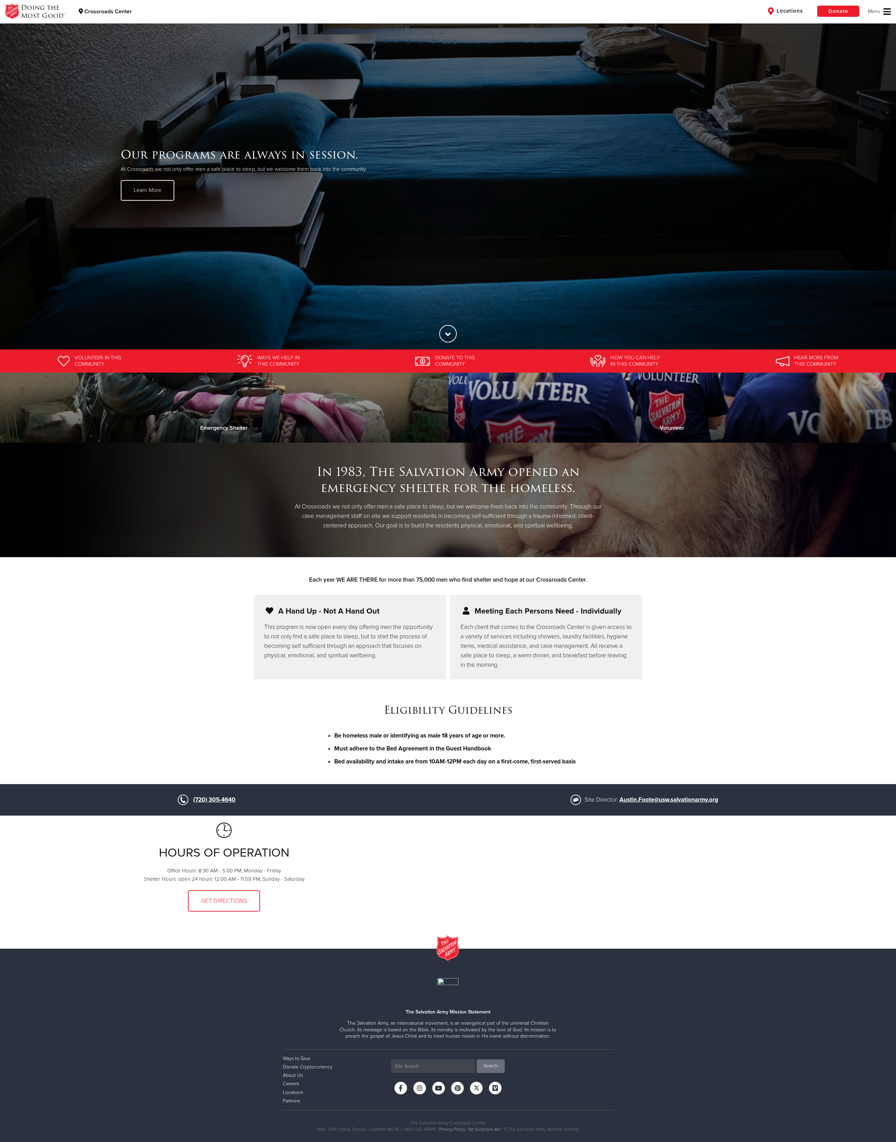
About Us (293, 1075)
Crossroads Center (107, 11)
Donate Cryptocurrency (307, 1067)
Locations (789, 11)
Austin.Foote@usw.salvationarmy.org (669, 799)
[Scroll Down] (448, 333)
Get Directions (224, 901)
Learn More (147, 190)
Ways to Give (296, 1058)
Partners (291, 1101)
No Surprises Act (484, 1129)
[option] (448, 174)
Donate (838, 11)
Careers (291, 1084)
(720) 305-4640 (214, 799)
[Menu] (879, 11)
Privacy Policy (452, 1129)
